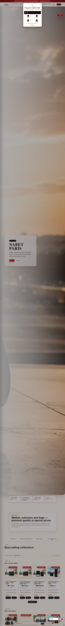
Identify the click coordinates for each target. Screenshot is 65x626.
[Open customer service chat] (62, 619)
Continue (32, 25)
